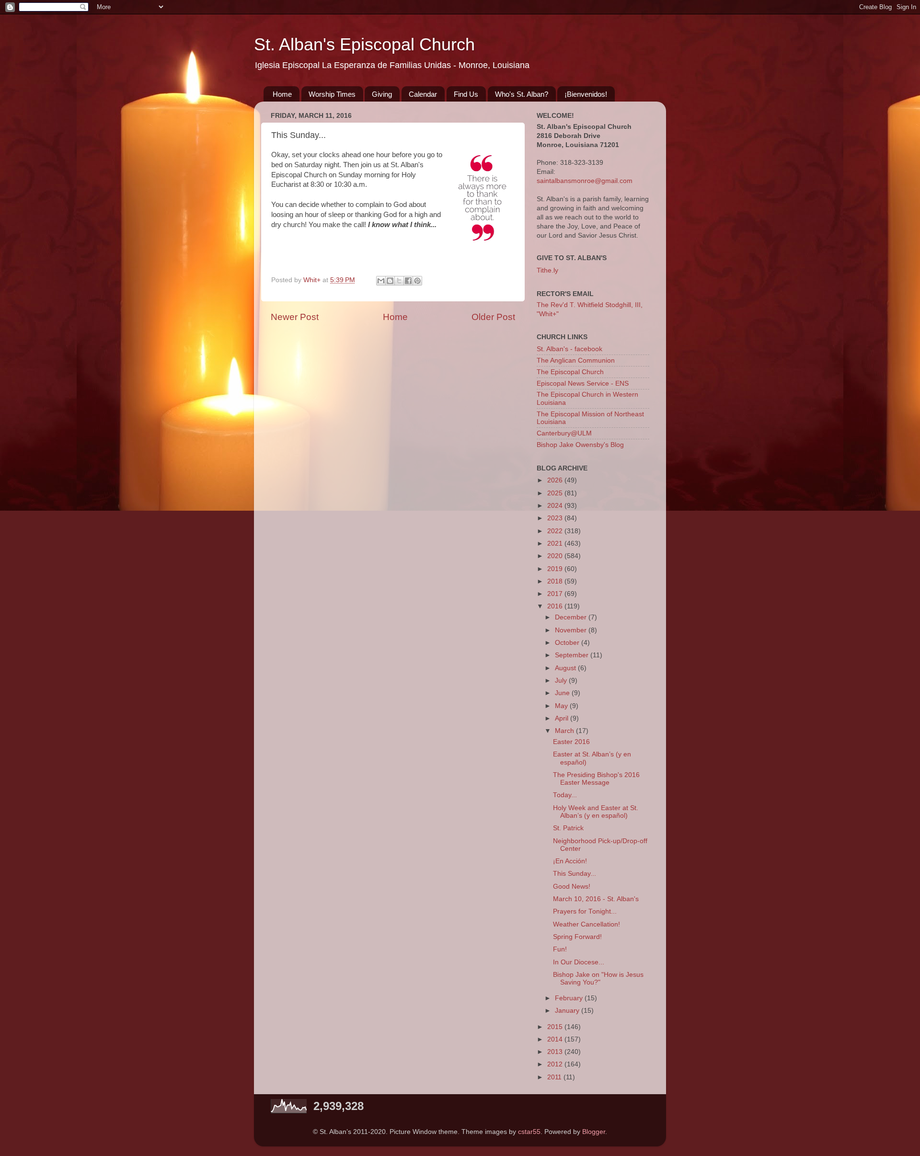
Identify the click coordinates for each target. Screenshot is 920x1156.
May (562, 706)
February (570, 998)
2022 (555, 531)
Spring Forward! (577, 936)
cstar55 (529, 1131)
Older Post (493, 317)
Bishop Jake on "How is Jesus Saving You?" (598, 978)
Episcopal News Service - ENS (583, 383)
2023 (555, 518)
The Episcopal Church (570, 372)
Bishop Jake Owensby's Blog (580, 444)
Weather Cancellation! (586, 924)
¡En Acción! (570, 861)
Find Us (466, 94)
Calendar (423, 94)
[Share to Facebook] (408, 281)
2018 (555, 581)
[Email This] (381, 281)
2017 (555, 593)
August (566, 668)
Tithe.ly (547, 270)
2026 (555, 480)
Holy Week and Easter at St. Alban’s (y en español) (595, 811)
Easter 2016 (571, 741)
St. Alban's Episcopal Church (364, 44)
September (572, 655)
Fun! (560, 949)
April (562, 718)
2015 (555, 1026)
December (571, 617)
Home (282, 94)
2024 (555, 505)
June (563, 693)
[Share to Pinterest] (417, 281)
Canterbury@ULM (564, 433)
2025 (555, 493)
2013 (555, 1051)
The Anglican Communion (576, 360)
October (568, 642)
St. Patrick (568, 828)
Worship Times (332, 94)
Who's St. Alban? (521, 94)
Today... (565, 795)
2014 (555, 1039)
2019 (555, 568)
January (568, 1010)
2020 (555, 556)
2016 (555, 606)
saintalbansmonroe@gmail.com (584, 180)
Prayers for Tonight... (585, 911)
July (562, 680)
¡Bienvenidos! (585, 94)
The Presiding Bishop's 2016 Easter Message (596, 778)
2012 (555, 1064)
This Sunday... (574, 873)
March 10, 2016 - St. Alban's (596, 899)
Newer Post (295, 317)
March (565, 730)
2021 (555, 543)
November (571, 630)
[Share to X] (399, 281)
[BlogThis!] (390, 281)
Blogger (593, 1131)
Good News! (571, 886)
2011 (555, 1077)
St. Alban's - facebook (569, 349)
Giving (382, 94)
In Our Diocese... (578, 962)
